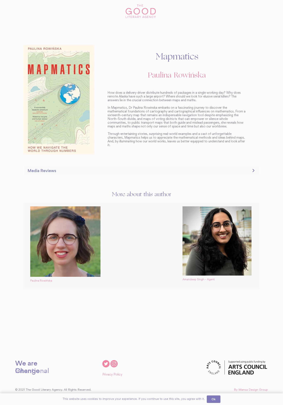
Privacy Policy (112, 374)
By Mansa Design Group (251, 390)
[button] (141, 170)
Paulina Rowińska (177, 75)
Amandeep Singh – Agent (199, 279)
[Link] (141, 11)
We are (26, 363)
